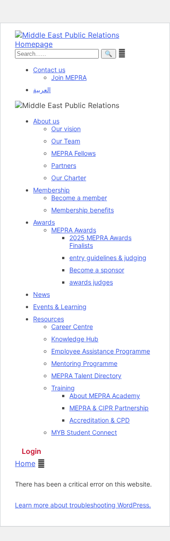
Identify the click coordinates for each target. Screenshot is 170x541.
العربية (42, 89)
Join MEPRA (69, 77)
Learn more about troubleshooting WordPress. (83, 505)
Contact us (49, 70)
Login (31, 451)
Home (25, 463)
